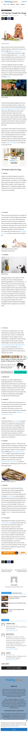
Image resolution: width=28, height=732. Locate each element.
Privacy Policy (9, 726)
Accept (14, 729)
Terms (22, 725)
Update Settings (16, 726)
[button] (26, 720)
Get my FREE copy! (20, 372)
